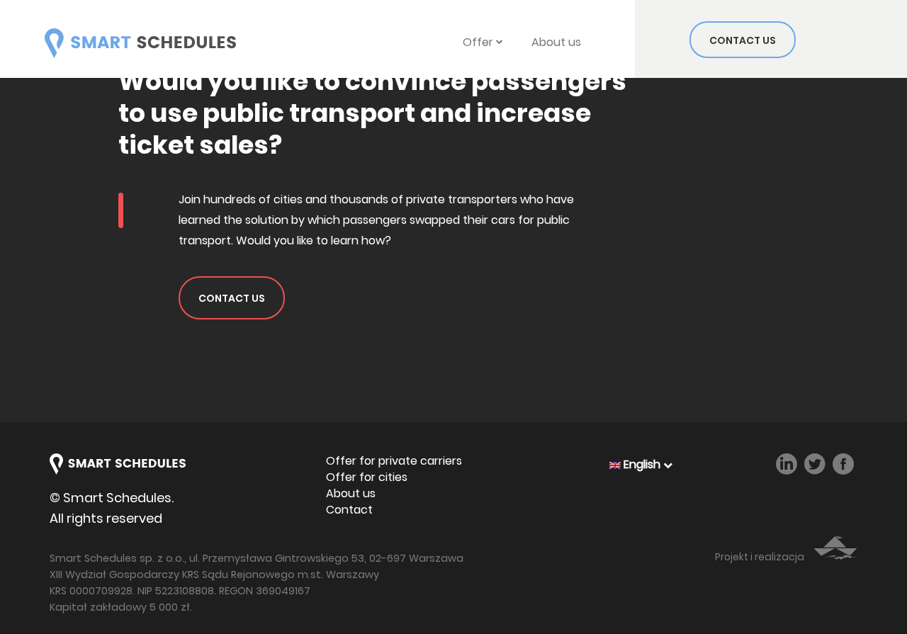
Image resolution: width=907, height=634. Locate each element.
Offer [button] (479, 42)
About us (556, 42)
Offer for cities (366, 477)
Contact (349, 510)
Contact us (742, 40)
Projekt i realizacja (760, 557)
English (642, 464)
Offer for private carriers (394, 461)
